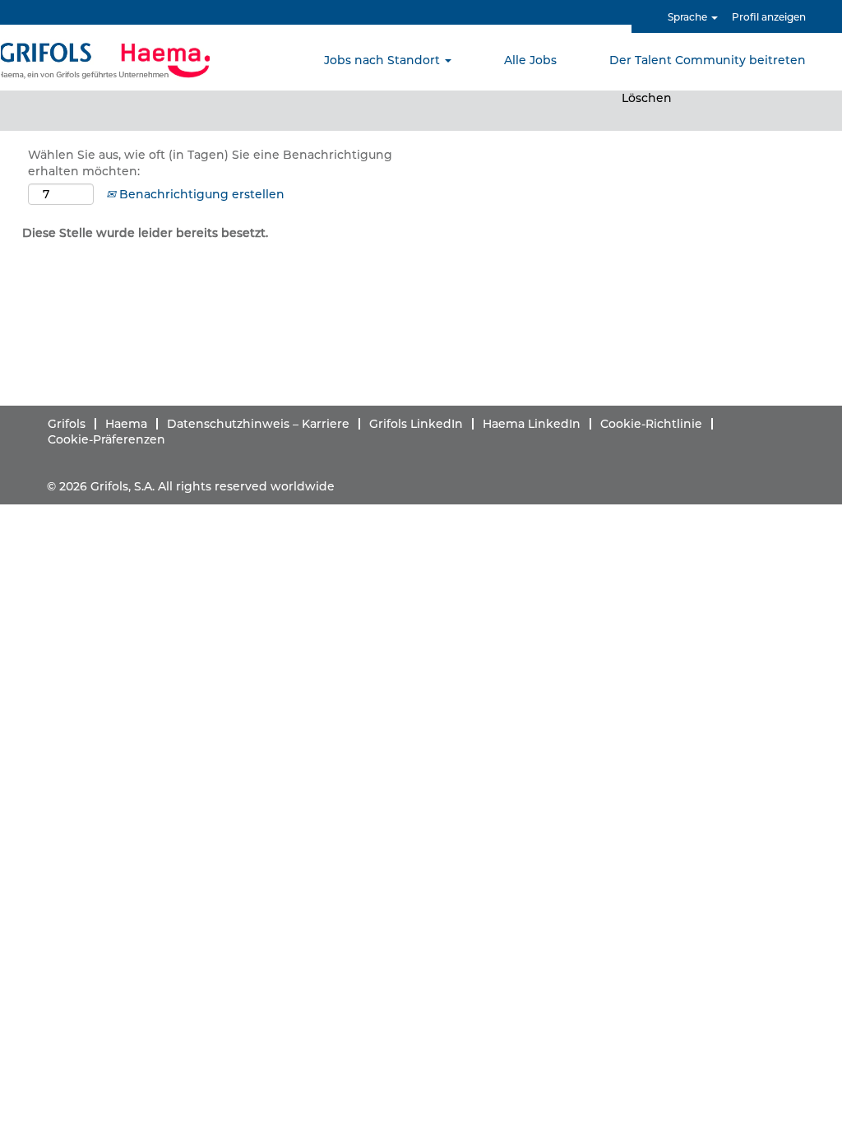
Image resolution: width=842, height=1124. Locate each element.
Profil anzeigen (769, 17)
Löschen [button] (647, 98)
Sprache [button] (689, 17)
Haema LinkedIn (532, 423)
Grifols (67, 423)
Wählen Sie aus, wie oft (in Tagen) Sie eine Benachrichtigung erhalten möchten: (210, 163)
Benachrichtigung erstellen (200, 194)
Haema (126, 423)
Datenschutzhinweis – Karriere (258, 423)
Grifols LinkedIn (416, 423)
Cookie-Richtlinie (651, 423)
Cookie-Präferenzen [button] (106, 439)
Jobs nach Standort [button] (383, 60)
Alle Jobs (530, 60)
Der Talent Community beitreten (707, 60)
